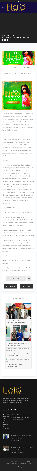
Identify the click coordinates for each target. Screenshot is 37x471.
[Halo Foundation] (16, 7)
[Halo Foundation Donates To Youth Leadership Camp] (18, 350)
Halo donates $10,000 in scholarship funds (15, 365)
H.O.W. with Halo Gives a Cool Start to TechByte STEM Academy (18, 321)
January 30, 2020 (11, 67)
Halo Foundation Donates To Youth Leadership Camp (18, 354)
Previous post (10, 286)
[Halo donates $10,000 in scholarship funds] (18, 360)
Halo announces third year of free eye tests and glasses (17, 344)
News (18, 67)
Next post (26, 286)
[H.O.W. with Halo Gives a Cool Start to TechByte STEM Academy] (18, 311)
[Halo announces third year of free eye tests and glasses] (18, 333)
